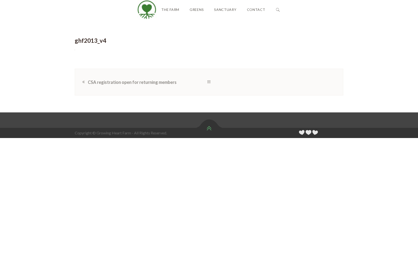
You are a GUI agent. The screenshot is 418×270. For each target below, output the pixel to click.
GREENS (197, 9)
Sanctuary (225, 9)
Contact (256, 9)
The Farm (170, 9)
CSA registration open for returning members (132, 82)
